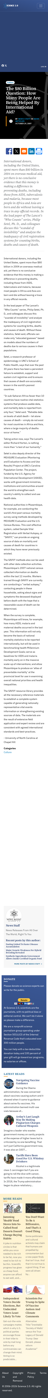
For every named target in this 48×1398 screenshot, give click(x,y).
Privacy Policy (31, 1374)
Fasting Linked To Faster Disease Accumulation (22, 945)
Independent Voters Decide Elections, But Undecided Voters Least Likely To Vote (12, 1307)
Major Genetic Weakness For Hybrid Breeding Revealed (23, 951)
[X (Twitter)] (6, 65)
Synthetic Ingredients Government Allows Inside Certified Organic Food (24, 957)
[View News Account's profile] (11, 121)
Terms (43, 1372)
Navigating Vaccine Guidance (27, 1081)
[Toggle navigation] (41, 6)
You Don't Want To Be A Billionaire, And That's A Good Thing (35, 1224)
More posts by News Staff (27, 964)
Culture (10, 82)
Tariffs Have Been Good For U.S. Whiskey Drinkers (30, 1158)
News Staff (24, 119)
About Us (5, 1374)
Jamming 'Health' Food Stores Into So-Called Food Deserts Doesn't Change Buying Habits (12, 1227)
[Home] (12, 5)
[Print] (39, 151)
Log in (43, 67)
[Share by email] (24, 151)
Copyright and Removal (18, 1376)
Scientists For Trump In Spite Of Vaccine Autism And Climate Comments (35, 1307)
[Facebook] (3, 65)
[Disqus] (24, 791)
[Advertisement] (24, 38)
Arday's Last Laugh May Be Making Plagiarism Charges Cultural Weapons (28, 1121)
